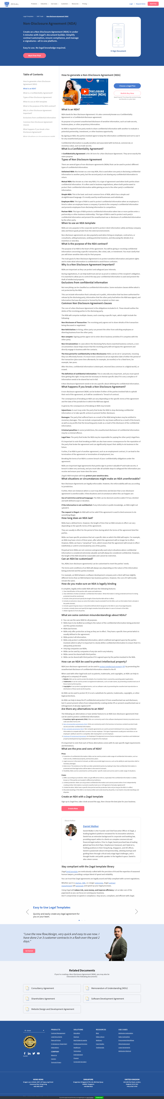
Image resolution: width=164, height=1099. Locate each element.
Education (77, 1033)
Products (34, 4)
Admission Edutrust (124, 1051)
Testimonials (100, 1047)
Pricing (84, 4)
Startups (76, 1037)
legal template (72, 871)
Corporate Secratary (80, 1062)
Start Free (153, 4)
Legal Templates (28, 16)
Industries (44, 4)
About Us (54, 1055)
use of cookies (89, 1097)
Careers (53, 1059)
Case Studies (100, 1044)
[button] (79, 920)
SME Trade (40, 16)
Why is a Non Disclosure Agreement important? (37, 111)
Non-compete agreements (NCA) (73, 729)
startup (78, 883)
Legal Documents (56, 1037)
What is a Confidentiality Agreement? (38, 93)
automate (80, 886)
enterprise (99, 883)
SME (84, 883)
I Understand (99, 1097)
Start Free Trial (34, 55)
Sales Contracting (124, 1037)
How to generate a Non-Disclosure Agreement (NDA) (36, 82)
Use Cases (54, 4)
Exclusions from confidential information (39, 117)
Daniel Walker (91, 826)
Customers (64, 4)
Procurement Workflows (126, 1040)
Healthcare (77, 1047)
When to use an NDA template (35, 101)
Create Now (73, 808)
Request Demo (140, 4)
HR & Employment (124, 1044)
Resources (75, 4)
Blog (97, 1033)
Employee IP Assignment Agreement (74, 736)
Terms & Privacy (56, 1062)
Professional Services (80, 1044)
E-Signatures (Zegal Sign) (59, 1044)
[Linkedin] (71, 839)
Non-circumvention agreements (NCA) (75, 724)
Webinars (99, 1040)
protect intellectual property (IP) (112, 666)
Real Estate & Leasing (80, 1040)
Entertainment (78, 1055)
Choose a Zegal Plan (127, 86)
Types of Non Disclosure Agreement (37, 97)
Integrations (55, 1047)
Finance (76, 1058)
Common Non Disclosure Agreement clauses (37, 123)
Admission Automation (125, 1033)
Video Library (100, 1037)
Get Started (29, 951)
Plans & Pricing (56, 1040)
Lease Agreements (124, 1047)
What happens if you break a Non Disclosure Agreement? (36, 130)
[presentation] (27, 912)
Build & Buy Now (127, 93)
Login (131, 4)
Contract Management (58, 1033)
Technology (77, 1051)
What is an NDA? (29, 88)
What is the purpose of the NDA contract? (39, 106)
